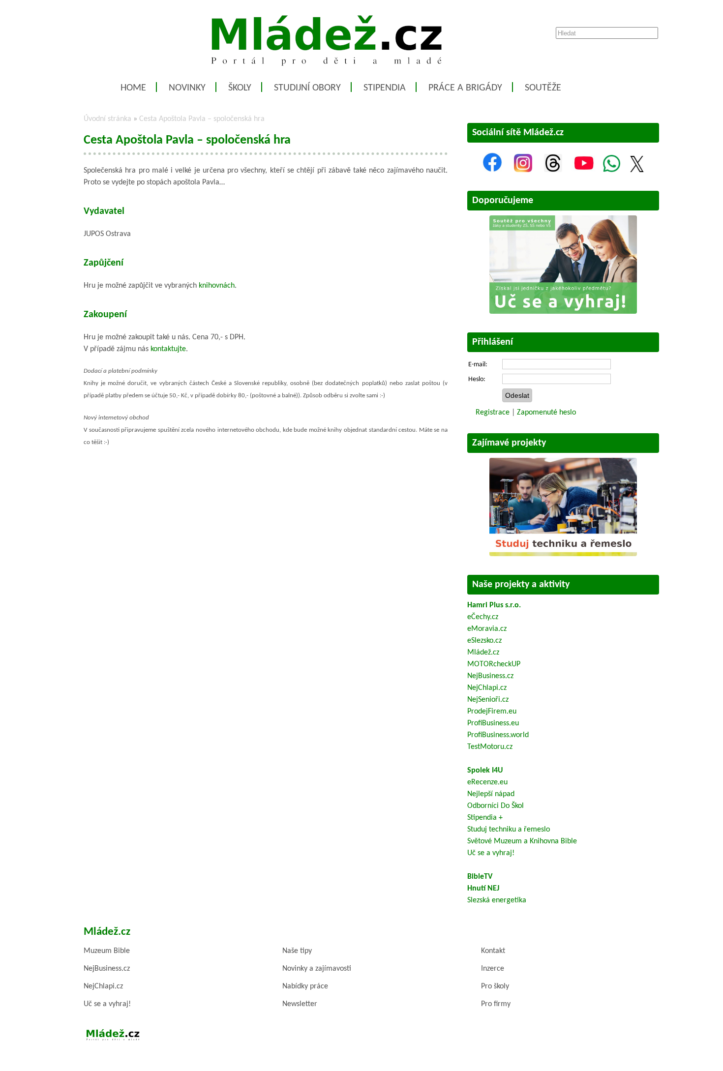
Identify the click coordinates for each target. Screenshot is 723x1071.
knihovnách (217, 286)
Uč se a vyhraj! (490, 853)
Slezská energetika (496, 900)
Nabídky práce (305, 986)
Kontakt (493, 951)
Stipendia (384, 88)
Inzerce (492, 969)
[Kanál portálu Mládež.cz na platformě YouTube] (584, 170)
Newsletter (299, 1004)
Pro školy (495, 986)
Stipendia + (485, 818)
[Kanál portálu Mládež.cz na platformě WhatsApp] (612, 170)
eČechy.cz (482, 617)
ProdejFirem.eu (491, 711)
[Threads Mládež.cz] (553, 170)
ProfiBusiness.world (498, 735)
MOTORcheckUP (493, 664)
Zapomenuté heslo (546, 412)
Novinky (187, 88)
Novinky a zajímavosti (316, 969)
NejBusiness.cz (490, 676)
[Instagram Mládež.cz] (523, 170)
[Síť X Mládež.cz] (637, 170)
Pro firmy (496, 1004)
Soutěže (543, 88)
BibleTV (479, 877)
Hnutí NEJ (483, 888)
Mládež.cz (483, 652)
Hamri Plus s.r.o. (494, 605)
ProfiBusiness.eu (493, 723)
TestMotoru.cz (489, 747)
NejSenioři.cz (488, 700)
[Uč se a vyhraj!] (563, 312)
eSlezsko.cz (484, 641)
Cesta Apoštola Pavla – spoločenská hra (202, 119)
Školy (239, 88)
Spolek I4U (485, 770)
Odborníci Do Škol (495, 806)
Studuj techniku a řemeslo (508, 829)
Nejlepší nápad (490, 794)
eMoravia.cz (487, 629)
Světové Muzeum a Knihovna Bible (522, 841)
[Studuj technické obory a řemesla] (563, 554)
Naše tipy (297, 951)
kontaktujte (168, 349)
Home (133, 88)
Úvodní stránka (107, 119)
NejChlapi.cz (487, 688)
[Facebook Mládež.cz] (492, 170)
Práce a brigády (465, 88)
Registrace (493, 412)
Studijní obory (307, 88)
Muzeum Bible (107, 951)
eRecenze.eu (487, 782)
